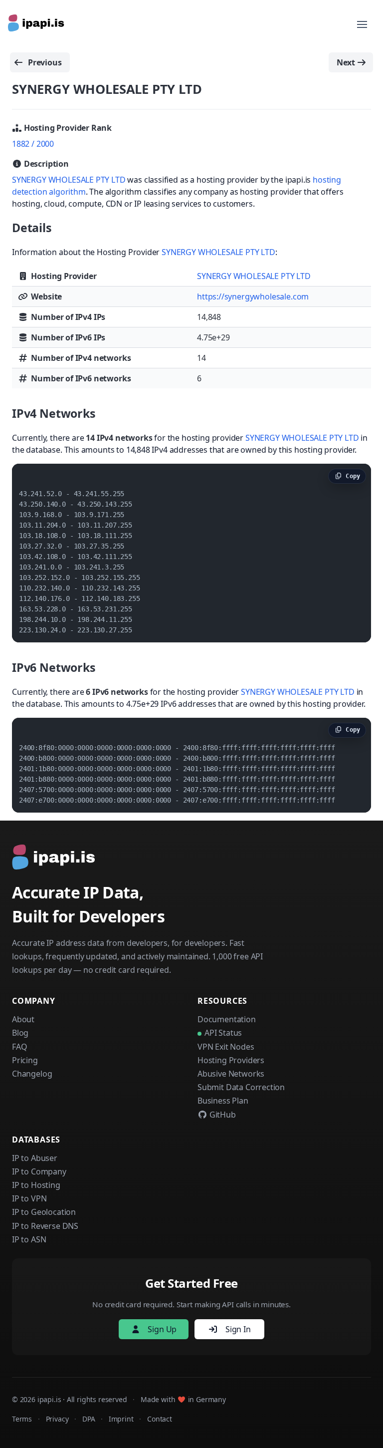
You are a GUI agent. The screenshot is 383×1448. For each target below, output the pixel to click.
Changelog (32, 1073)
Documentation (226, 1019)
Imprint (121, 1419)
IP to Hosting (36, 1184)
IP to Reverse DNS (45, 1225)
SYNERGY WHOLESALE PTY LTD (69, 179)
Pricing (25, 1060)
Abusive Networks (230, 1073)
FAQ (19, 1046)
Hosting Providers (230, 1060)
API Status (223, 1032)
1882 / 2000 (33, 143)
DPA (88, 1419)
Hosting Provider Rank (67, 127)
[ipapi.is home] (37, 24)
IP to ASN (29, 1239)
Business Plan (222, 1100)
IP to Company (39, 1171)
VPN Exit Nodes (225, 1046)
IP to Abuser (34, 1158)
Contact (159, 1419)
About (23, 1019)
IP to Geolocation (44, 1211)
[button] (362, 24)
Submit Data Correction (241, 1087)
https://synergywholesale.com (253, 296)
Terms (22, 1419)
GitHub (221, 1114)
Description (45, 163)
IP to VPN (29, 1198)
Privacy (57, 1419)
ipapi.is (49, 1399)
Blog (20, 1032)
